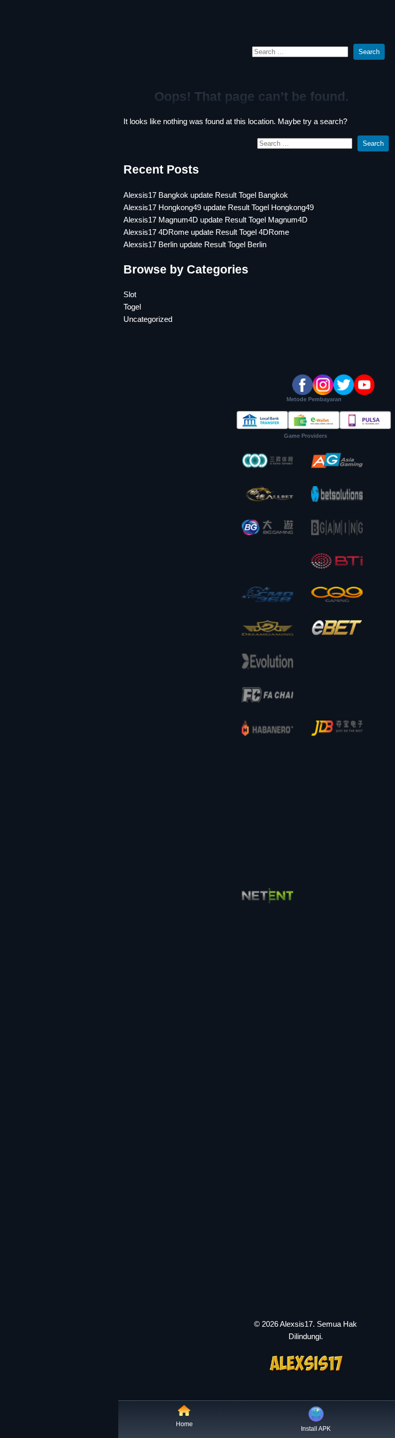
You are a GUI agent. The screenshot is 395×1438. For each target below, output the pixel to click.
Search (369, 52)
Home (184, 1424)
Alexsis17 (296, 1324)
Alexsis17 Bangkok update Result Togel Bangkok (205, 195)
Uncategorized (147, 319)
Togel (132, 306)
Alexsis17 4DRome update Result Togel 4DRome (206, 232)
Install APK (316, 1428)
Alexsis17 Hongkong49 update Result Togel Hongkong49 (218, 207)
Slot (129, 294)
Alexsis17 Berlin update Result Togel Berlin (194, 244)
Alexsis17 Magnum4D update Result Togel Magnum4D (215, 219)
